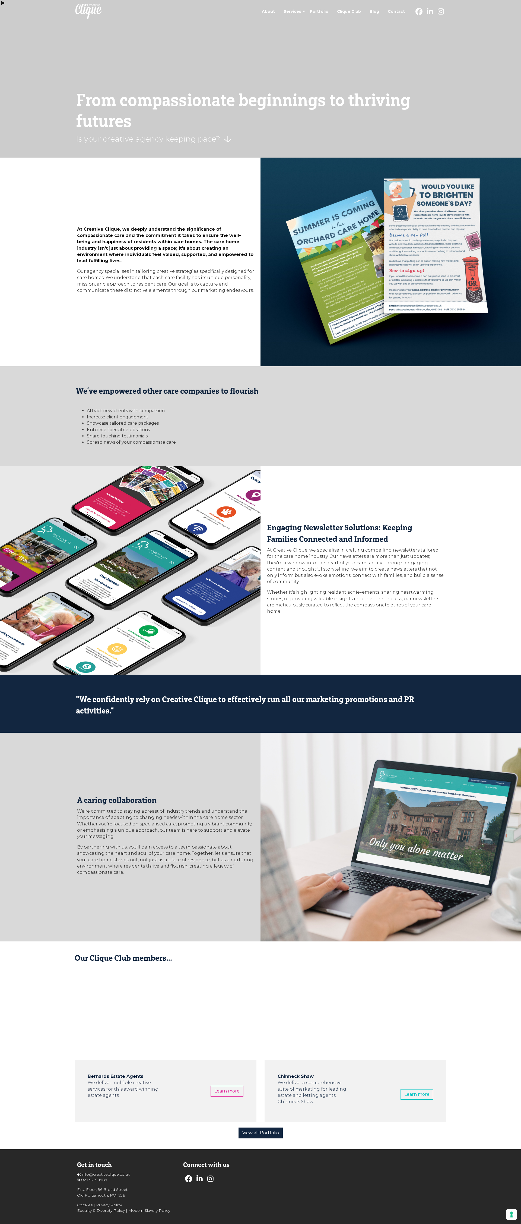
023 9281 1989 (94, 1179)
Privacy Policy (109, 1205)
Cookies (85, 1205)
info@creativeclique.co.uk (106, 1174)
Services (292, 11)
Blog (374, 11)
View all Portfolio (260, 1132)
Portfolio (319, 11)
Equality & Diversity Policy (101, 1210)
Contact (396, 11)
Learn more (227, 1091)
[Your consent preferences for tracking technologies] (511, 1214)
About (268, 11)
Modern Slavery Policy (149, 1210)
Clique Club (349, 11)
